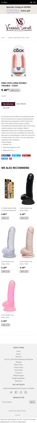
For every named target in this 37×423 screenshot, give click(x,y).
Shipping (18, 362)
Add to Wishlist (21, 104)
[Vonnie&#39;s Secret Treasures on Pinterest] (21, 393)
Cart (34, 2)
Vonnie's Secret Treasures (19, 411)
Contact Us (18, 373)
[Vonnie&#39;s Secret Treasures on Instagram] (25, 393)
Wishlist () (18, 381)
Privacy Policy (18, 367)
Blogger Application (18, 378)
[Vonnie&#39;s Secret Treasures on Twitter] (11, 393)
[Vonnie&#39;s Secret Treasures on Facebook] (16, 393)
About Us (18, 357)
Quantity (3, 96)
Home (2, 37)
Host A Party (19, 370)
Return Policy (18, 365)
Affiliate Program (18, 375)
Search (18, 354)
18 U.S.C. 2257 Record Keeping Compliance (18, 359)
